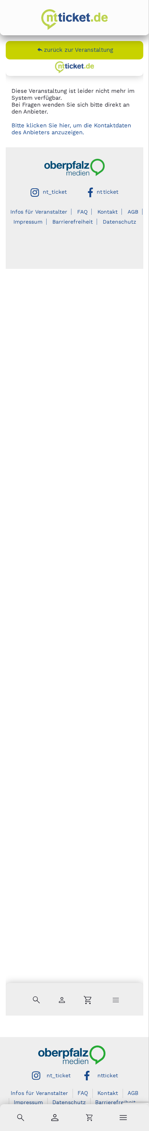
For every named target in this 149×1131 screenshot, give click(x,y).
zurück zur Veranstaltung (78, 50)
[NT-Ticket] (74, 19)
